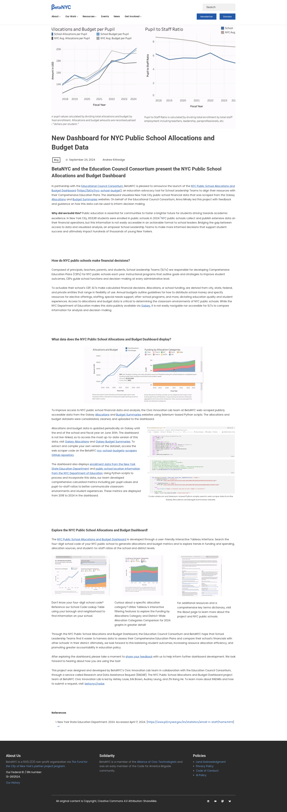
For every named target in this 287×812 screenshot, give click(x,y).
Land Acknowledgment (211, 762)
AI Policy (201, 775)
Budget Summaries (84, 199)
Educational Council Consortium (102, 186)
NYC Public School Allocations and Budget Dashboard (91, 539)
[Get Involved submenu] (140, 16)
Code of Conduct (207, 770)
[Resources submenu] (95, 16)
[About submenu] (60, 16)
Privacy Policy (205, 766)
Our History (13, 782)
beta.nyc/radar (94, 683)
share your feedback (139, 656)
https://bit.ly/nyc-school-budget (99, 190)
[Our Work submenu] (77, 16)
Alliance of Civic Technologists (157, 762)
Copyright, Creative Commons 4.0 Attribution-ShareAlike (120, 801)
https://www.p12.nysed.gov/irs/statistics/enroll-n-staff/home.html (190, 722)
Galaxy (145, 305)
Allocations (59, 199)
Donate (227, 16)
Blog (56, 159)
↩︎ (59, 726)
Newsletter (206, 16)
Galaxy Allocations (77, 441)
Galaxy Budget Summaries (113, 441)
